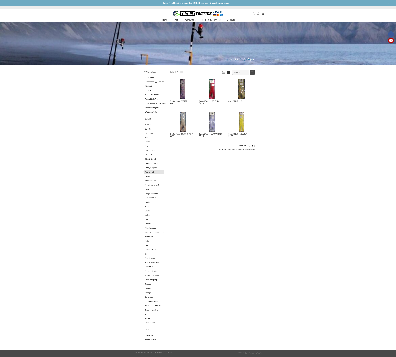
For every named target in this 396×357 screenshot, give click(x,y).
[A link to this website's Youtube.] (391, 40)
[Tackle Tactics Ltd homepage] (198, 13)
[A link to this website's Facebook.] (391, 34)
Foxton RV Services (211, 20)
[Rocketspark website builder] (250, 353)
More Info (190, 20)
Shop (176, 20)
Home (164, 20)
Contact (231, 20)
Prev (249, 146)
